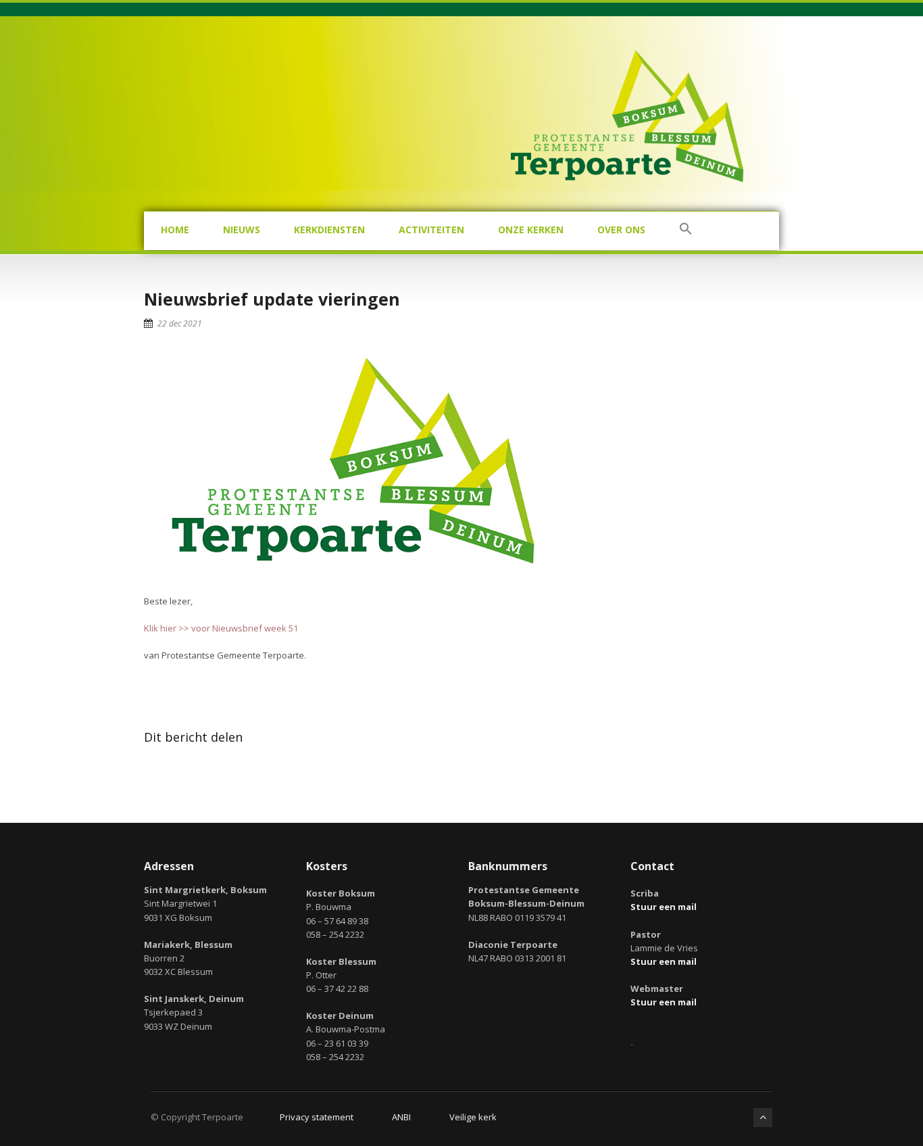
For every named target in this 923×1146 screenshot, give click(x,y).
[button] (685, 231)
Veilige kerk (473, 1117)
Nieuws (241, 229)
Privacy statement (316, 1117)
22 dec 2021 (179, 323)
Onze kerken (531, 229)
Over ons (621, 229)
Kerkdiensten (329, 229)
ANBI (401, 1117)
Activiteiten (431, 229)
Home (175, 229)
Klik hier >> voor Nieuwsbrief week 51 (221, 628)
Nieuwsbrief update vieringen (272, 298)
